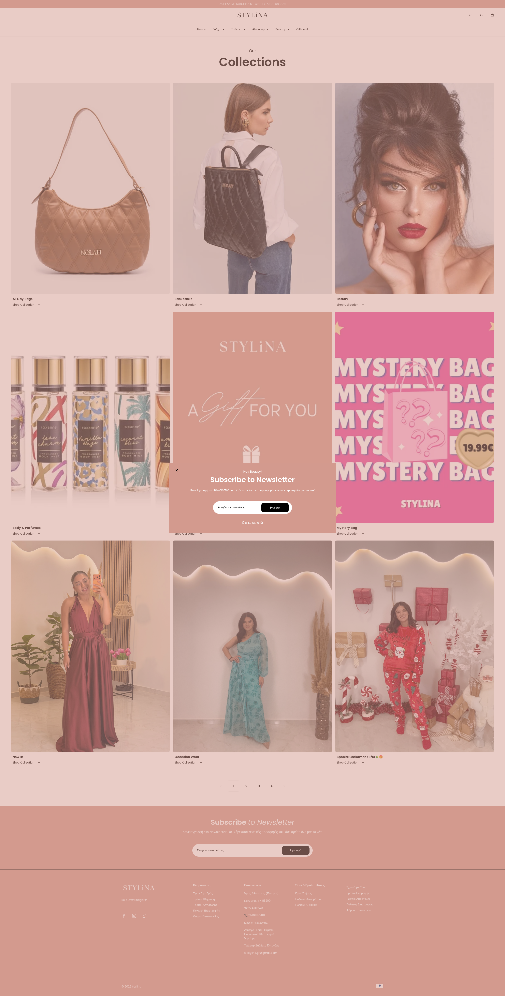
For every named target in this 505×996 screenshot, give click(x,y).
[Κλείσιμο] (176, 470)
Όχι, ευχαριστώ (252, 522)
